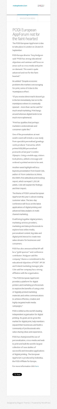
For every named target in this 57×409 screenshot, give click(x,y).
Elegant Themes (23, 403)
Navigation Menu (27, 18)
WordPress (46, 403)
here (37, 366)
